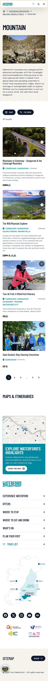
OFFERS (6, 504)
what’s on (8, 528)
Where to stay (11, 512)
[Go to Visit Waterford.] (4, 11)
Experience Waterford (15, 496)
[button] (42, 142)
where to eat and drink (16, 520)
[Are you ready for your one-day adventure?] (5, 668)
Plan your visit (11, 536)
